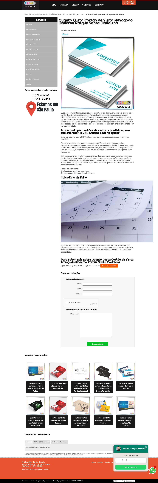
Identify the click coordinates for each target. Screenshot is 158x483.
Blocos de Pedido (31, 29)
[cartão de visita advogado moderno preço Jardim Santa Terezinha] (103, 371)
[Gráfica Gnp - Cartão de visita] (35, 5)
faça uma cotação (109, 266)
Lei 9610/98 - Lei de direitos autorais (73, 454)
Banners (29, 24)
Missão (75, 5)
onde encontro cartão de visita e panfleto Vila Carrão (125, 422)
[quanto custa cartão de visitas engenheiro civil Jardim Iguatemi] (80, 371)
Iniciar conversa (131, 467)
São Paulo (54, 442)
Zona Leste (63, 442)
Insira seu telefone (131, 455)
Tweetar (65, 34)
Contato (99, 5)
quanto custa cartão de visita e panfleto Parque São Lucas (35, 422)
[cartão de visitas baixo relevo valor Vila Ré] (125, 371)
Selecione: (29, 442)
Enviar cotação (98, 344)
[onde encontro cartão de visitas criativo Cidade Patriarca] (80, 405)
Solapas (28, 84)
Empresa (63, 5)
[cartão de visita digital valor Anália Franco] (58, 405)
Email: (80, 289)
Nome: (80, 284)
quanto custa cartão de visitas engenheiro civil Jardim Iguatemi (80, 387)
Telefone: (79, 294)
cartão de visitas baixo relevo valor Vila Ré (126, 386)
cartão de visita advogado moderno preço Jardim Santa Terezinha (103, 387)
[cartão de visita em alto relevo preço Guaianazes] (58, 371)
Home (53, 5)
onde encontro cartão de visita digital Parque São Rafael (36, 387)
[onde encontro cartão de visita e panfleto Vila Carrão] (125, 405)
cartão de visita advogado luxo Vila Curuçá (103, 420)
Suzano (47, 442)
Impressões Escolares (33, 69)
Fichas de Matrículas (32, 59)
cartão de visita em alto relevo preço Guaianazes (58, 386)
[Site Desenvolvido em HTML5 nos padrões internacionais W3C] (118, 481)
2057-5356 (129, 2)
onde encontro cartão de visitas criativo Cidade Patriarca (80, 422)
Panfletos (29, 74)
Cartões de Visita (31, 44)
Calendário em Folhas (33, 39)
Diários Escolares (31, 54)
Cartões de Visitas (32, 49)
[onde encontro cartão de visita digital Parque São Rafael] (35, 371)
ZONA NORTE (38, 442)
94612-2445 (130, 4)
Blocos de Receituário (33, 34)
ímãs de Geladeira (32, 64)
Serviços (86, 5)
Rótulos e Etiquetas (32, 79)
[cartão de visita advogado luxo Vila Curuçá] (103, 405)
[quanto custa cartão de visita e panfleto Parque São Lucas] (35, 405)
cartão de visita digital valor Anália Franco (58, 420)
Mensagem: (75, 314)
